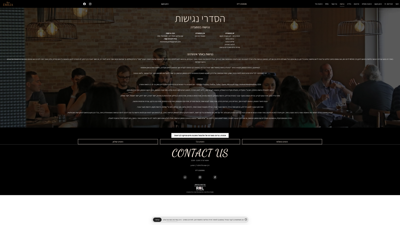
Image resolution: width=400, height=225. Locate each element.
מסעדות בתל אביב (209, 192)
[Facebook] (84, 4)
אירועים (356, 4)
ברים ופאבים (190, 192)
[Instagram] (90, 4)
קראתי (157, 220)
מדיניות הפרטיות (171, 220)
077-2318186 (242, 4)
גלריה (349, 4)
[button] (200, 135)
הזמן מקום (378, 4)
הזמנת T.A (318, 4)
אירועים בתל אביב (198, 192)
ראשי (397, 4)
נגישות (342, 4)
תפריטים (390, 4)
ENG (327, 4)
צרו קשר (334, 4)
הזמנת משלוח (367, 4)
